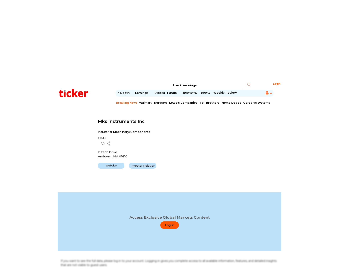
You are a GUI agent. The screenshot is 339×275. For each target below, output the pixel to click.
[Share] (109, 143)
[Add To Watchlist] (103, 143)
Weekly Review (225, 92)
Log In (169, 225)
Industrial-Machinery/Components (124, 132)
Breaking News (126, 102)
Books (205, 92)
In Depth (123, 93)
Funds (172, 93)
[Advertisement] (169, 41)
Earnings (142, 93)
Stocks (160, 93)
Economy (190, 92)
